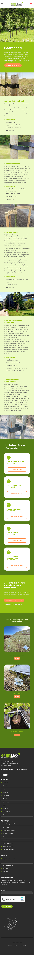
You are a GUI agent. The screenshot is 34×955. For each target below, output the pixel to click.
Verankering (6, 827)
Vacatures (5, 792)
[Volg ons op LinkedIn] (6, 775)
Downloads (6, 802)
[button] (2, 4)
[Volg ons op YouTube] (8, 775)
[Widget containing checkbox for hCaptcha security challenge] (13, 899)
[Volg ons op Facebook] (2, 775)
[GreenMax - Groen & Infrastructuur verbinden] (17, 3)
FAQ (4, 789)
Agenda (5, 799)
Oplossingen (5, 821)
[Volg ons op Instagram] (4, 775)
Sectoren (4, 855)
